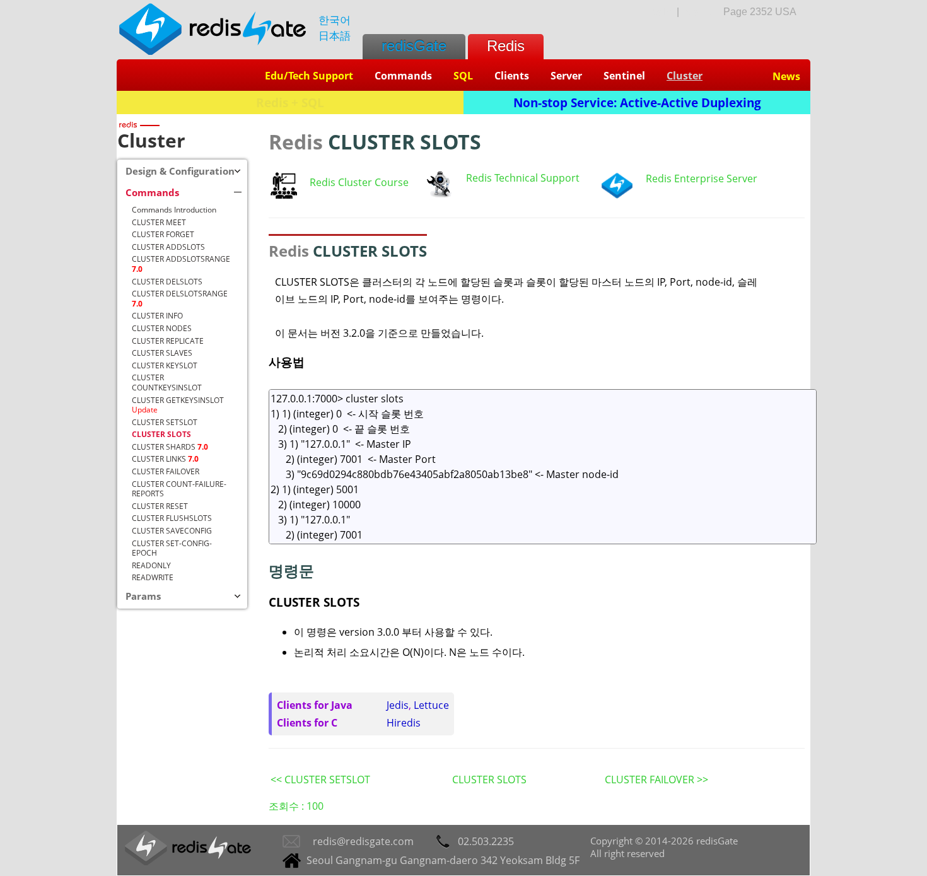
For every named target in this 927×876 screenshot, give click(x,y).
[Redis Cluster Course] (284, 195)
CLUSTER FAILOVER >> (656, 779)
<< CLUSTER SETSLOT (320, 779)
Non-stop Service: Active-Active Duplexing (637, 102)
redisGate (414, 45)
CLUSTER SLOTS (489, 779)
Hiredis (404, 723)
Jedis (398, 705)
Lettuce (431, 705)
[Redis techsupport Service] (438, 196)
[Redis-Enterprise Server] (616, 195)
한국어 (334, 20)
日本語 (334, 35)
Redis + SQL (290, 102)
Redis (506, 45)
